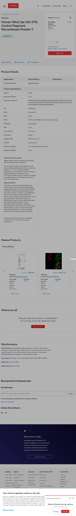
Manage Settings (8, 510)
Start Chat (65, 511)
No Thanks (56, 511)
